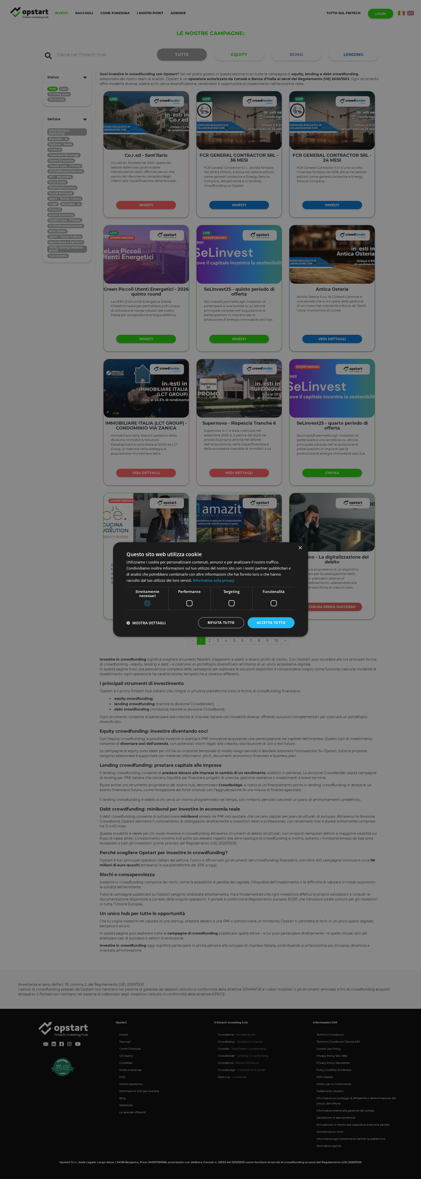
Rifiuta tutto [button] (221, 622)
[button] (146, 623)
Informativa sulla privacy (213, 580)
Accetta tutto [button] (271, 622)
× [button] (300, 548)
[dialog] (210, 589)
